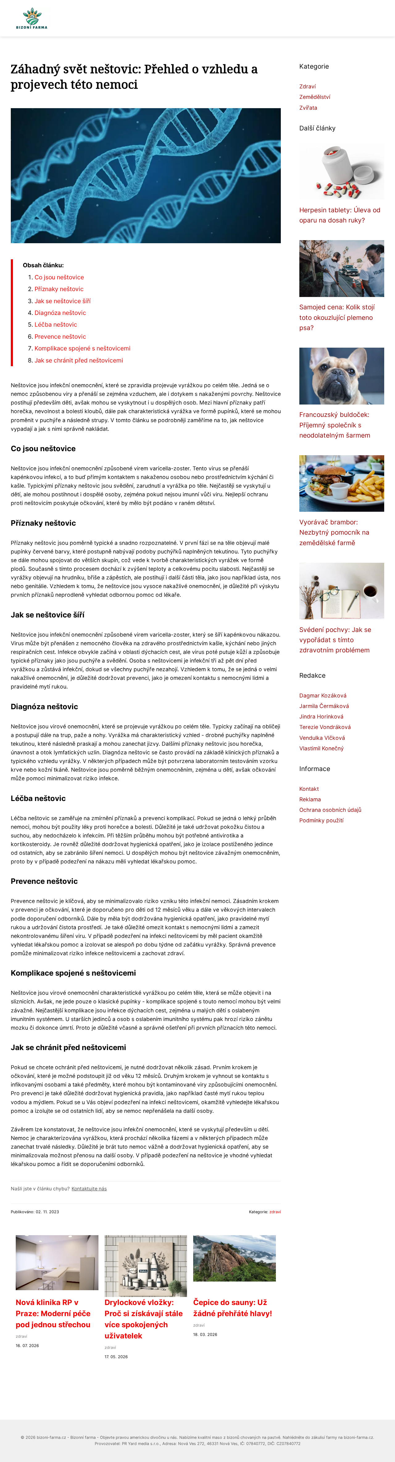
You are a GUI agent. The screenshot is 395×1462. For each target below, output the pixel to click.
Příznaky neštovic (59, 289)
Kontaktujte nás (89, 1189)
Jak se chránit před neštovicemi (79, 360)
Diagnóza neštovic (60, 312)
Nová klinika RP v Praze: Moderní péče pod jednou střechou (53, 1313)
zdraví (275, 1212)
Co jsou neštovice (59, 277)
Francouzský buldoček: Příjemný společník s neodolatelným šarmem (334, 425)
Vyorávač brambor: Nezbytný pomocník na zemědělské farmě (334, 532)
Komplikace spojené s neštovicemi (83, 348)
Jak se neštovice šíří (63, 301)
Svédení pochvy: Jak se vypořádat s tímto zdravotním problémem (335, 640)
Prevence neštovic (60, 336)
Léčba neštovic (56, 324)
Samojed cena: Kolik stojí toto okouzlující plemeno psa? (337, 317)
